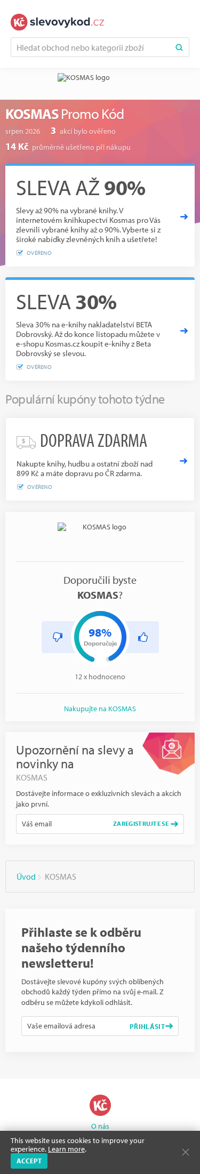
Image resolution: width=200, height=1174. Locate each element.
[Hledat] (179, 47)
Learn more (66, 1149)
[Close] (185, 1152)
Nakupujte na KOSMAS (100, 708)
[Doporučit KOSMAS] (143, 637)
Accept (29, 1160)
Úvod (26, 876)
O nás (100, 1126)
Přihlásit (147, 1026)
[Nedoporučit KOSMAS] (57, 637)
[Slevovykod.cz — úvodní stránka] (57, 22)
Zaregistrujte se (141, 823)
